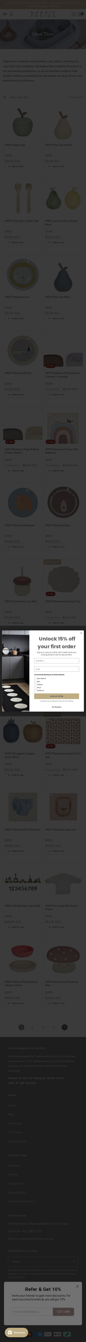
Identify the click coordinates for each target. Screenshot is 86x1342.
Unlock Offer (56, 696)
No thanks (56, 707)
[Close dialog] (81, 633)
